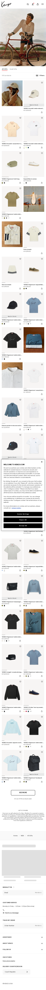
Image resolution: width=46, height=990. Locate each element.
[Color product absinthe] (26, 148)
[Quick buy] (41, 112)
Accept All (23, 525)
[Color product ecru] (24, 711)
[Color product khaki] (2, 183)
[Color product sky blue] (2, 359)
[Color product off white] (24, 148)
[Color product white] (24, 183)
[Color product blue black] (28, 148)
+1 (8, 218)
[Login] (32, 4)
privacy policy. (16, 508)
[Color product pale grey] (26, 324)
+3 (30, 711)
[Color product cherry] (26, 711)
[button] (23, 892)
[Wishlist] (42, 83)
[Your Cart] (37, 4)
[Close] (41, 461)
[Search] (27, 4)
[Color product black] (4, 183)
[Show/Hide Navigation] (42, 4)
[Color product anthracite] (6, 218)
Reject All (23, 520)
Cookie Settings (23, 514)
